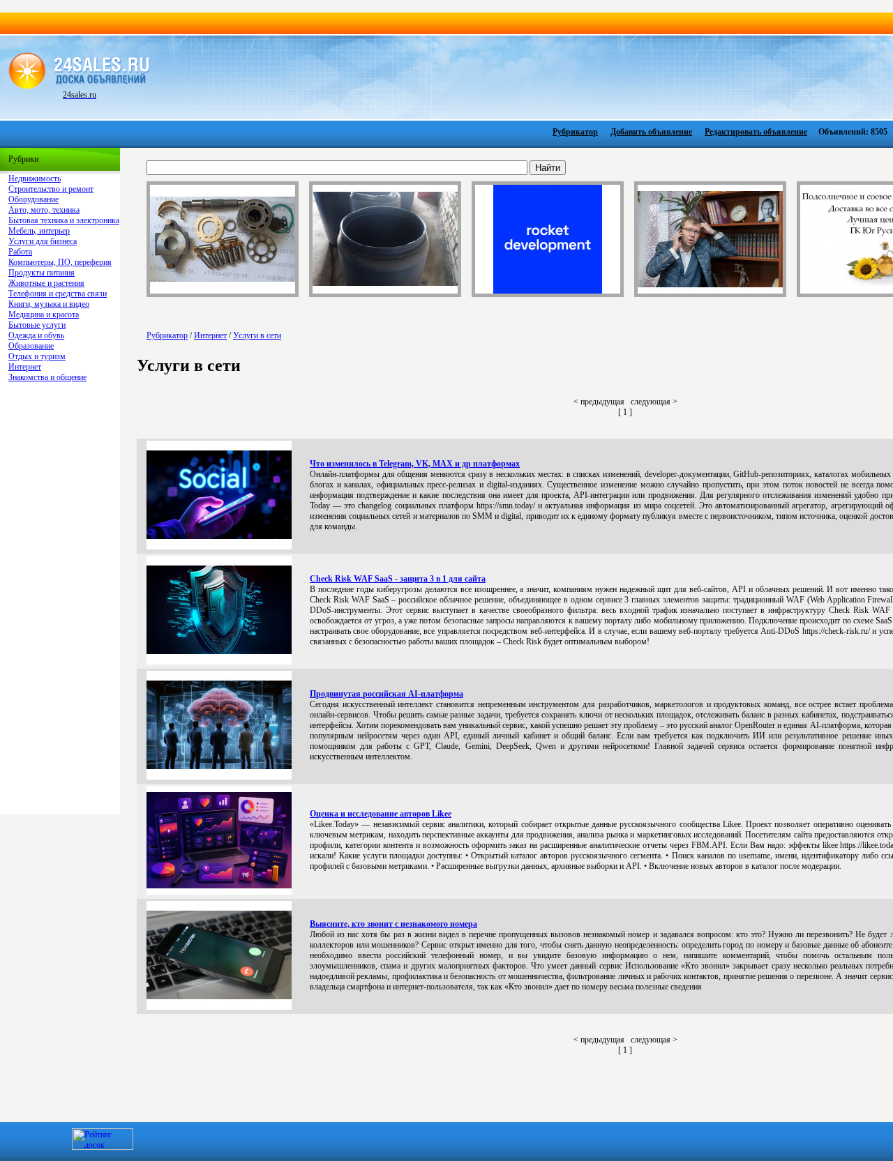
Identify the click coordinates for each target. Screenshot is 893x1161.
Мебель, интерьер (39, 231)
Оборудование (33, 199)
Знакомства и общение (47, 377)
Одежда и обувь (36, 335)
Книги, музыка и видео (48, 304)
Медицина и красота (43, 314)
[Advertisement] (520, 76)
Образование (31, 346)
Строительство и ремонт (50, 189)
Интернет (24, 367)
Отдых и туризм (37, 356)
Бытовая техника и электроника (63, 220)
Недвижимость (34, 178)
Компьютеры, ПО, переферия (60, 262)
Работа (20, 252)
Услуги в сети (257, 335)
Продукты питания (41, 273)
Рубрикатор (575, 132)
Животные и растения (46, 283)
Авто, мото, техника (44, 210)
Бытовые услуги (37, 325)
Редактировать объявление (756, 132)
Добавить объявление (651, 132)
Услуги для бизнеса (42, 241)
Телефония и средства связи (57, 293)
